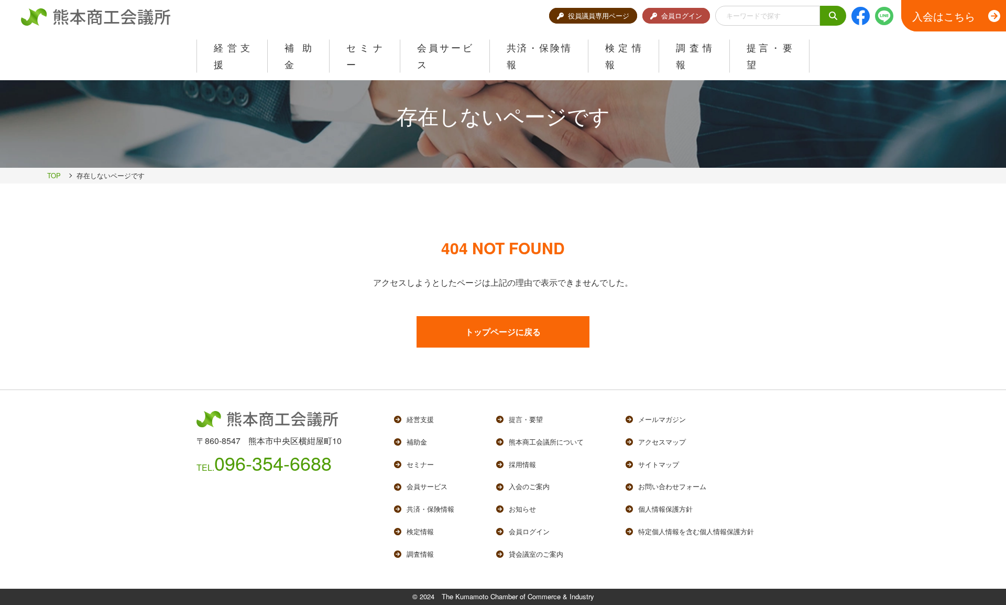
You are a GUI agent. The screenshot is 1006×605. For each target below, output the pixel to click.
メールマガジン (662, 419)
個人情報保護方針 (665, 509)
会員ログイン (681, 15)
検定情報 (420, 531)
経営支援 (420, 419)
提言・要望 (526, 419)
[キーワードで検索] (833, 16)
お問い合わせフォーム (672, 486)
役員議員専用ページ (598, 15)
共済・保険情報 (430, 509)
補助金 (417, 442)
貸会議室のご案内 (536, 554)
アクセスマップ (662, 442)
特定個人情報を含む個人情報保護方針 (696, 531)
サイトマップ (658, 464)
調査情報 (420, 554)
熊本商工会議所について (546, 442)
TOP (54, 175)
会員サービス (427, 486)
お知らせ (522, 509)
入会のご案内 (529, 486)
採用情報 (522, 464)
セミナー (420, 464)
